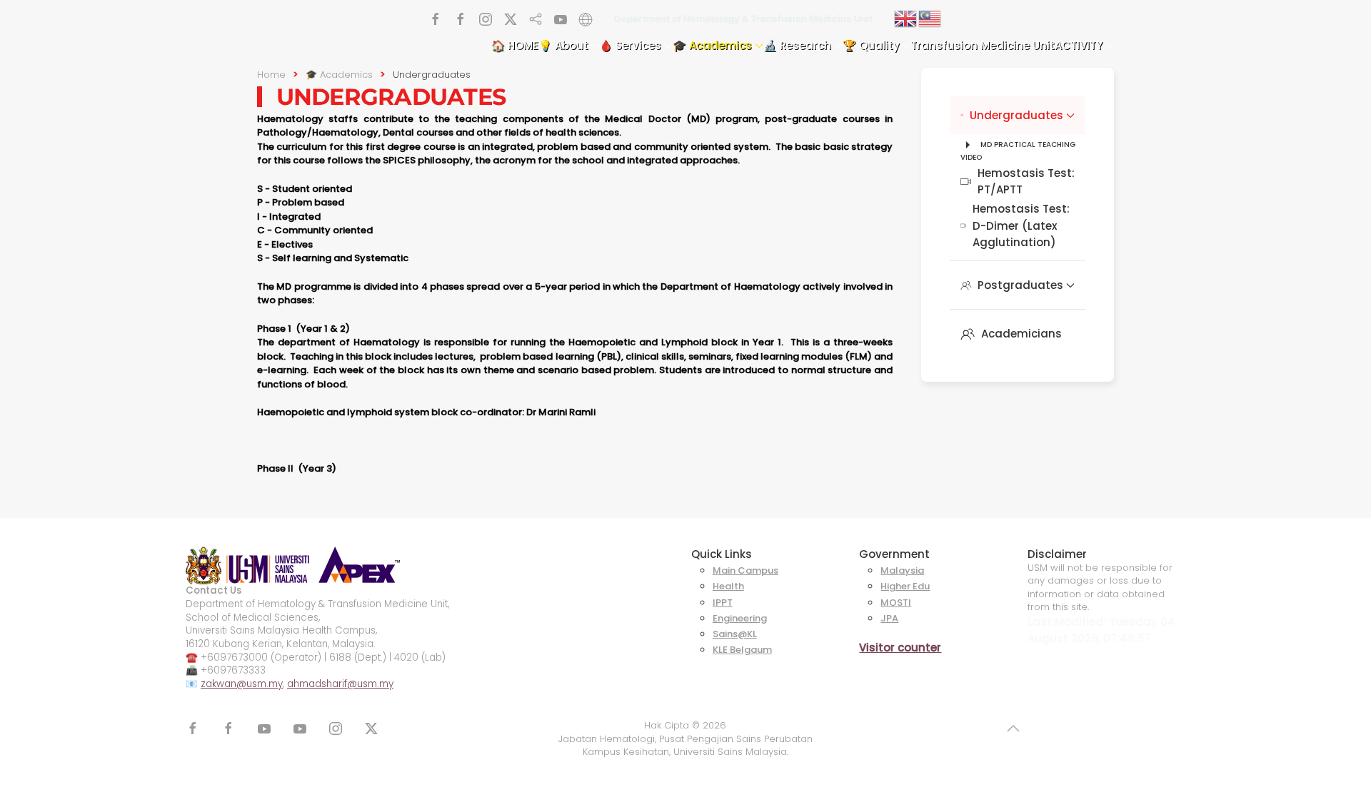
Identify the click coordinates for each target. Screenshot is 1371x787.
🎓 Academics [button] (712, 45)
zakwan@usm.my (242, 684)
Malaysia (902, 570)
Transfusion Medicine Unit (982, 45)
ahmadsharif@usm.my (340, 684)
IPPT (723, 602)
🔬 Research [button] (797, 45)
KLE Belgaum (742, 649)
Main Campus (745, 570)
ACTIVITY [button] (1079, 45)
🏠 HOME (514, 45)
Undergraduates (1016, 115)
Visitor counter (900, 647)
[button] (1013, 728)
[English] (906, 18)
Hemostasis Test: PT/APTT (1026, 181)
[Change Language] (585, 18)
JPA (889, 618)
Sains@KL (735, 634)
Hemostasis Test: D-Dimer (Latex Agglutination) (1021, 225)
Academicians (1021, 333)
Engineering (740, 618)
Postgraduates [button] (1020, 285)
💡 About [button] (563, 45)
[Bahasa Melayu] (930, 18)
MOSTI (895, 602)
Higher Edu (905, 586)
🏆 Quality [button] (871, 45)
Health (728, 586)
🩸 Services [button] (630, 45)
